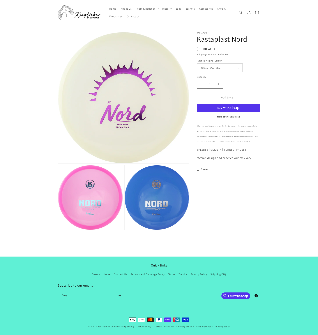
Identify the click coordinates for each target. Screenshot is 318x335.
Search (96, 274)
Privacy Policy (199, 274)
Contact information (164, 326)
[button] (147, 9)
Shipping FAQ (218, 274)
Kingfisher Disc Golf (105, 326)
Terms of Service (178, 274)
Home (106, 274)
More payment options (228, 116)
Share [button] (204, 169)
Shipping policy (222, 326)
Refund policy (144, 326)
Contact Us (120, 274)
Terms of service (203, 326)
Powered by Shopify (124, 326)
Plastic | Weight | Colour (209, 60)
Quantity (201, 76)
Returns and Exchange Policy (147, 274)
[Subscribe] (120, 295)
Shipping (201, 54)
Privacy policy (185, 326)
